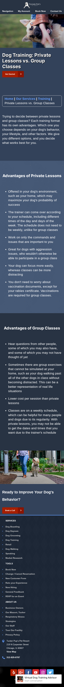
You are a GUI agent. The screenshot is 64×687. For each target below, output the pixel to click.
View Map (11, 651)
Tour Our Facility (14, 630)
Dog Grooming (13, 535)
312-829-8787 (13, 657)
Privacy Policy (13, 635)
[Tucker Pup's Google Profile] (21, 672)
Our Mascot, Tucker (15, 612)
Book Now (11, 569)
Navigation (7, 11)
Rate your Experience (16, 583)
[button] (13, 74)
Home (9, 98)
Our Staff (10, 626)
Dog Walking (12, 549)
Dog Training (12, 540)
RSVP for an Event (15, 596)
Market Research (14, 558)
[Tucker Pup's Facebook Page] (28, 672)
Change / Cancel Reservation (20, 574)
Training (44, 98)
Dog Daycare (12, 531)
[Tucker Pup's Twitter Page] (50, 672)
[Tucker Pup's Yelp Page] (13, 672)
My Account (24, 11)
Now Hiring (11, 587)
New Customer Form (16, 578)
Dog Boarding (13, 526)
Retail (8, 544)
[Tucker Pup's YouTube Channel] (35, 672)
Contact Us (56, 11)
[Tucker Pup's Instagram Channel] (43, 672)
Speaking (10, 553)
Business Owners (14, 608)
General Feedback (15, 592)
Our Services (25, 98)
